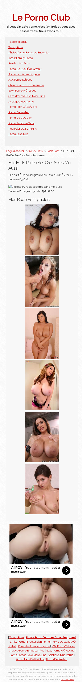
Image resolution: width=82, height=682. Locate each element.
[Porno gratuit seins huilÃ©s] (42, 513)
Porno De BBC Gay (20, 117)
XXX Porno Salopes (20, 79)
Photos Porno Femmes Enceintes (29, 52)
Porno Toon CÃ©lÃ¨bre (22, 106)
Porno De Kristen (18, 112)
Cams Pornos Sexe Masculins (26, 96)
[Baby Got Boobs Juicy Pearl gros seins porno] (42, 305)
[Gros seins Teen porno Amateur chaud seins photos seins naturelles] (42, 253)
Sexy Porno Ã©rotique (22, 90)
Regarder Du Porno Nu (22, 128)
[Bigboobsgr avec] (42, 358)
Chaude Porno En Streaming (26, 85)
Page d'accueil (17, 41)
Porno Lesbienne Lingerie (24, 74)
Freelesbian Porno (19, 63)
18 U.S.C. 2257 (67, 679)
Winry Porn (15, 47)
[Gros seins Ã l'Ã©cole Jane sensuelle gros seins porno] (42, 461)
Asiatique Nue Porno (21, 101)
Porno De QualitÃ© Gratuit (24, 68)
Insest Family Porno (20, 58)
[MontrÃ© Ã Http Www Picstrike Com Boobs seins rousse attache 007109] (42, 409)
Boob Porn (53, 151)
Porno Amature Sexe (21, 123)
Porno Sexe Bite (18, 134)
